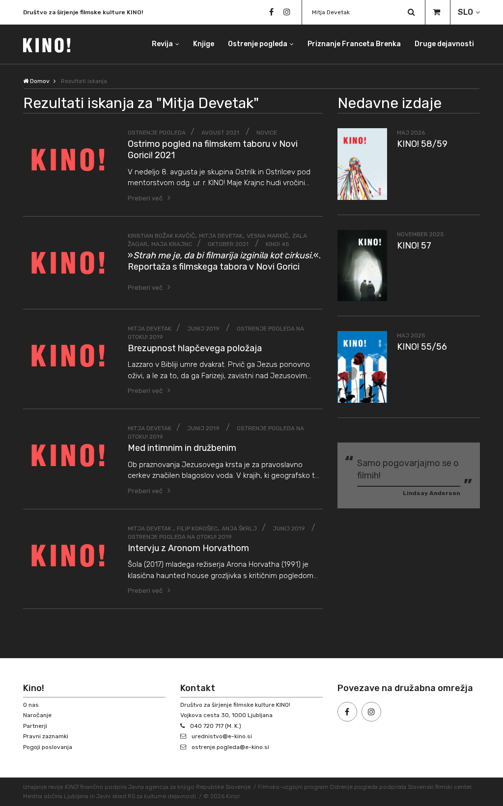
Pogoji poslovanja (47, 747)
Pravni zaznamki (45, 736)
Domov (39, 81)
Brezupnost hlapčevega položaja (195, 348)
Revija (162, 44)
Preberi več (145, 198)
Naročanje (37, 715)
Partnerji (35, 726)
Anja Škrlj (239, 528)
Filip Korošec (197, 528)
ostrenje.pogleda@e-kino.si (230, 747)
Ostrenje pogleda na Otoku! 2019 (180, 536)
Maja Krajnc (171, 244)
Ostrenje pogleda (257, 44)
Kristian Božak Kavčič (161, 235)
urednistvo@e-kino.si (222, 736)
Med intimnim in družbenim (182, 448)
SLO (465, 12)
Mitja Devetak (221, 235)
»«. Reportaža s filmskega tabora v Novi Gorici (224, 261)
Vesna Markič (267, 235)
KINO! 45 (277, 244)
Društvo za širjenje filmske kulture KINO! (83, 12)
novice (266, 132)
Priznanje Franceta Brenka (354, 44)
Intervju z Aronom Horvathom (188, 548)
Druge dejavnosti (444, 44)
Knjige (203, 44)
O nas (31, 704)
